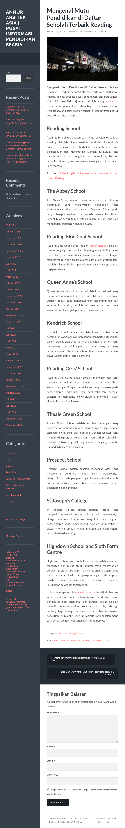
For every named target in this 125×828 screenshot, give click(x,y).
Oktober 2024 (13, 309)
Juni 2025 (11, 263)
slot (8, 579)
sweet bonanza (86, 592)
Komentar (54, 712)
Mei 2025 (11, 270)
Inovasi (9, 459)
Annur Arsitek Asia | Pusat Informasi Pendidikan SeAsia (20, 28)
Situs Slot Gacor (14, 536)
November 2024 (14, 302)
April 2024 (11, 347)
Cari (8, 72)
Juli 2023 (10, 399)
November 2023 (14, 373)
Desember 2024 (14, 296)
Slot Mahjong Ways (15, 519)
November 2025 (14, 244)
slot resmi (11, 599)
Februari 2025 (13, 283)
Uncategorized (13, 495)
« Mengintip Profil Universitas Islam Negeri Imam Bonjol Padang (78, 659)
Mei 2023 (11, 412)
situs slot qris (12, 576)
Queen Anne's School (62, 640)
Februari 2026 (13, 231)
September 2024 (14, 315)
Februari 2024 (13, 360)
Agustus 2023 (13, 392)
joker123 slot (13, 574)
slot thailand (12, 566)
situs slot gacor (13, 585)
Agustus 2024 (13, 321)
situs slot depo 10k (15, 582)
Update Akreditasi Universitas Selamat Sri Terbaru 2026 (18, 109)
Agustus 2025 (13, 257)
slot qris (10, 557)
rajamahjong (12, 610)
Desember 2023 (14, 367)
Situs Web (52, 775)
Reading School (81, 640)
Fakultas (10, 453)
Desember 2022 (14, 418)
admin (73, 31)
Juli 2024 (10, 328)
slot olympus (12, 568)
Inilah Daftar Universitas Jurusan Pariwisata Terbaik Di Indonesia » (87, 673)
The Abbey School (99, 640)
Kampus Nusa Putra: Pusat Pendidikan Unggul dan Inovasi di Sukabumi (19, 158)
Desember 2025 (14, 238)
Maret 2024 (12, 354)
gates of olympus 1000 (17, 607)
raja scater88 (13, 552)
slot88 (9, 590)
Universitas (12, 501)
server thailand (98, 245)
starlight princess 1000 (17, 604)
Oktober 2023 (13, 379)
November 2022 (14, 425)
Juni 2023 (11, 405)
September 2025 (14, 250)
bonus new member (15, 560)
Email (51, 761)
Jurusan (10, 465)
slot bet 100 (12, 555)
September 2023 (14, 386)
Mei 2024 (11, 341)
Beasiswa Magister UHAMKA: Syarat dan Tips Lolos (19, 122)
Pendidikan (11, 472)
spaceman (11, 563)
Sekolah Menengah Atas (18, 478)
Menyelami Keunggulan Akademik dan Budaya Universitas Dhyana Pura (18, 145)
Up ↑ (109, 822)
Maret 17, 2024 (56, 31)
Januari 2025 (12, 289)
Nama (51, 746)
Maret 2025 (12, 276)
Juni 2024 (11, 334)
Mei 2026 (11, 225)
